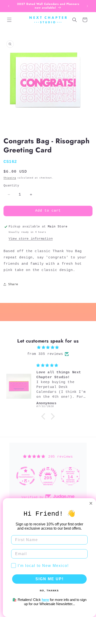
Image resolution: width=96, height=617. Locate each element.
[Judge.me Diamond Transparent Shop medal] (25, 476)
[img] (48, 347)
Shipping (9, 178)
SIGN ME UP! (49, 579)
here (45, 600)
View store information (31, 238)
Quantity (11, 185)
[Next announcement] (87, 6)
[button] (9, 20)
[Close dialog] (91, 503)
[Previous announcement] (8, 6)
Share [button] (13, 284)
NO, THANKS (49, 590)
